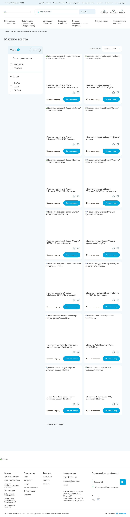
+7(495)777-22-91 (17, 3)
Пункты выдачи (29, 491)
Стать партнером (120, 3)
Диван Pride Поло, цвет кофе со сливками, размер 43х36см (61, 398)
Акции (55, 3)
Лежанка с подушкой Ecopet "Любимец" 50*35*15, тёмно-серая (62, 86)
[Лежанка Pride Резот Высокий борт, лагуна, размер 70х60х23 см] (63, 327)
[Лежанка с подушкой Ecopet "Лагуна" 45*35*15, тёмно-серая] (103, 275)
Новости (62, 3)
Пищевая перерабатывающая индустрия (80, 23)
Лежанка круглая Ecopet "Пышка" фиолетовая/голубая (100, 242)
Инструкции (28, 480)
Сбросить (35, 50)
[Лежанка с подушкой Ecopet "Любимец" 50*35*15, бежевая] (63, 120)
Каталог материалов (73, 3)
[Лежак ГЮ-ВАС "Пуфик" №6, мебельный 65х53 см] (103, 379)
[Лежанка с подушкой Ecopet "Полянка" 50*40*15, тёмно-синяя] (63, 172)
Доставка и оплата (88, 3)
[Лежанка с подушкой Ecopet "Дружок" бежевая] (103, 120)
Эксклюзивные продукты (119, 22)
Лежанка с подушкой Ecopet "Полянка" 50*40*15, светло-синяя (101, 190)
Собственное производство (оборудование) (28, 23)
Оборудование (101, 21)
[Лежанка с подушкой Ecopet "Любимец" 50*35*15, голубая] (103, 68)
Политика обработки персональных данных (22, 513)
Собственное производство (10, 22)
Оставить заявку (72, 99)
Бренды (27, 484)
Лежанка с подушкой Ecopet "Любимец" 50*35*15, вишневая (61, 294)
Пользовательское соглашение (55, 513)
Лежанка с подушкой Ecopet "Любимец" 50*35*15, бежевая (60, 138)
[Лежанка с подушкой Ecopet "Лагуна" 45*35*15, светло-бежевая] (63, 224)
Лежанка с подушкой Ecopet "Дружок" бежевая (103, 138)
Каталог (48, 3)
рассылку (114, 487)
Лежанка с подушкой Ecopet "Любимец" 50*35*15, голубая (99, 86)
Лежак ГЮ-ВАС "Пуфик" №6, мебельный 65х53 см (99, 398)
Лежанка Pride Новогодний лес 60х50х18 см (99, 346)
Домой (41, 3)
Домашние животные (47, 22)
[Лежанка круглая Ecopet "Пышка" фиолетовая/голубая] (103, 224)
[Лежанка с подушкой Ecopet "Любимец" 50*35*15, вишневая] (63, 275)
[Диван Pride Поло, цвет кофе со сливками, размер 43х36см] (63, 379)
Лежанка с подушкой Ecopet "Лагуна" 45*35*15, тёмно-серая (102, 294)
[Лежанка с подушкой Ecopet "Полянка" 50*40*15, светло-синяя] (103, 172)
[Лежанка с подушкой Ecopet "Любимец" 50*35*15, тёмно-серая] (63, 68)
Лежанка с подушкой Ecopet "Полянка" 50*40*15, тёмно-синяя (61, 190)
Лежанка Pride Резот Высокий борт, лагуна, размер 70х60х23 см (62, 346)
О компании (109, 3)
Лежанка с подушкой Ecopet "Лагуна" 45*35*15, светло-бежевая (63, 242)
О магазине (47, 477)
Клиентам (27, 494)
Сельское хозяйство (62, 22)
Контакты (100, 3)
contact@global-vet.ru (71, 481)
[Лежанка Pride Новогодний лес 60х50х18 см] (103, 327)
